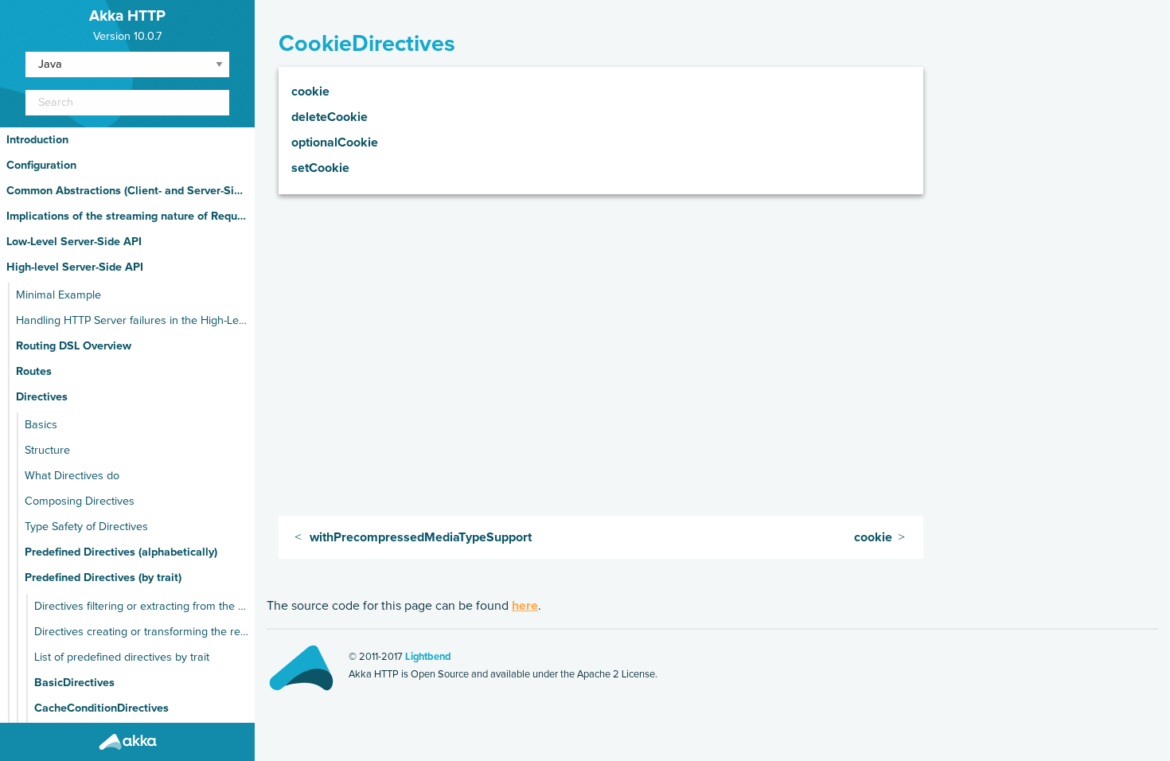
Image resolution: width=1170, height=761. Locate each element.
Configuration (41, 165)
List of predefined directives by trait (121, 657)
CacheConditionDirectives (101, 708)
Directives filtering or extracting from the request (141, 606)
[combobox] (127, 102)
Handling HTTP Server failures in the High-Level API (132, 320)
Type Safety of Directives (86, 527)
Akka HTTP (127, 16)
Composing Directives (80, 501)
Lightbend (428, 657)
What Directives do (72, 476)
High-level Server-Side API (74, 267)
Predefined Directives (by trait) (103, 577)
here (525, 605)
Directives (42, 397)
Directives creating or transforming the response (141, 632)
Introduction (37, 140)
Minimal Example (58, 295)
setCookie (320, 168)
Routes (34, 371)
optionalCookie (334, 142)
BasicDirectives (74, 683)
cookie (310, 91)
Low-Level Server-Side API (74, 242)
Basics (41, 425)
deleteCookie (329, 117)
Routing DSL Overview (73, 346)
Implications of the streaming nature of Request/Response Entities (127, 216)
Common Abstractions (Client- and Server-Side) (127, 191)
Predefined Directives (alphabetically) (121, 552)
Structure (47, 450)
